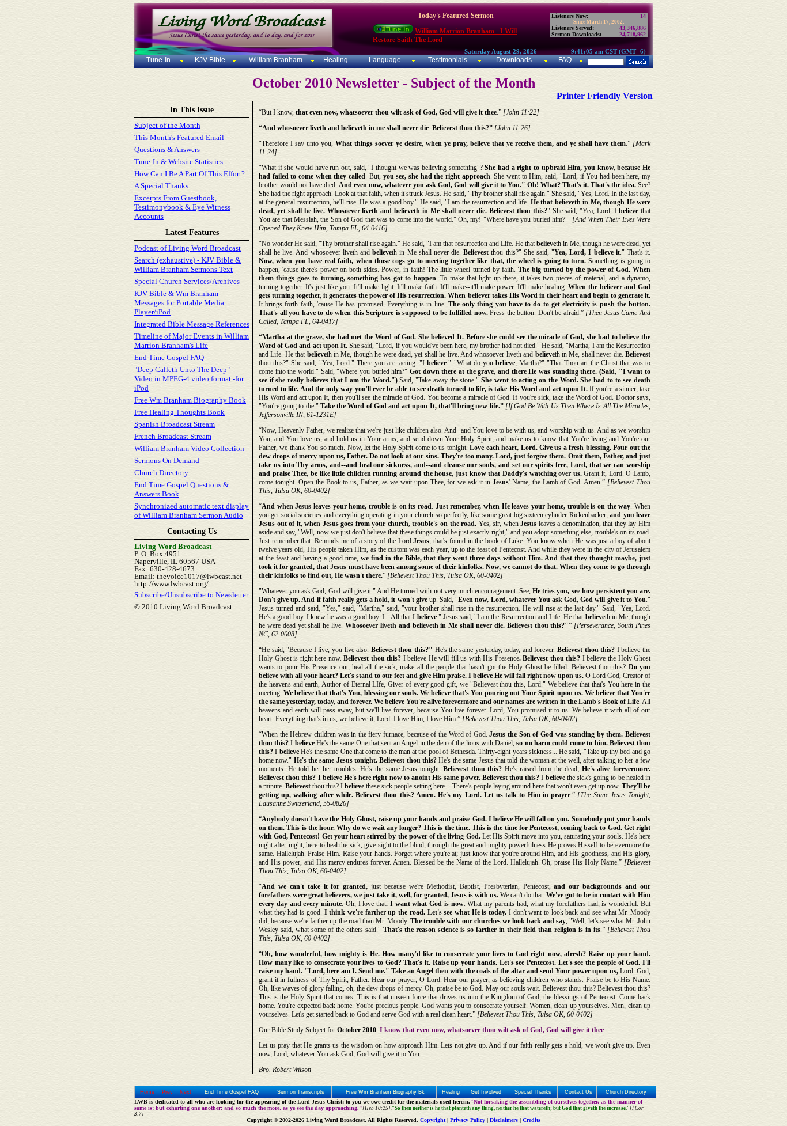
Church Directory (161, 472)
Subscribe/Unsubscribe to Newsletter (191, 594)
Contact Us (578, 1092)
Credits (531, 1120)
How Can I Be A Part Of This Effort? (189, 173)
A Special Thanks (161, 185)
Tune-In (158, 60)
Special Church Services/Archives (187, 281)
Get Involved (486, 1092)
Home (147, 1092)
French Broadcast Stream (172, 436)
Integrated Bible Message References (191, 324)
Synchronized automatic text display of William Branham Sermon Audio (191, 511)
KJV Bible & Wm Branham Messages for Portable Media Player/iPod (179, 302)
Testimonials (447, 60)
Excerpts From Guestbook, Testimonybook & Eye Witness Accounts (182, 207)
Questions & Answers (167, 149)
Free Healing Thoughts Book (179, 412)
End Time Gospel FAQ (169, 357)
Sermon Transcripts (300, 1092)
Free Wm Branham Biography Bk (385, 1092)
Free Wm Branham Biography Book (190, 400)
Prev (167, 1092)
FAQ (565, 60)
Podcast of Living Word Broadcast (187, 248)
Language (384, 60)
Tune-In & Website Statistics (178, 161)
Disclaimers (504, 1120)
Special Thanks (532, 1092)
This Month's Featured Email (179, 137)
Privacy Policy (467, 1120)
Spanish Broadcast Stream (174, 424)
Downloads (514, 60)
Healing (334, 60)
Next (185, 1092)
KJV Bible (209, 60)
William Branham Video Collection (189, 448)
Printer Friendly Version (605, 96)
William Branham (274, 60)
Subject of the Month (167, 125)
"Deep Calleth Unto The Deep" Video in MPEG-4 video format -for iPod (189, 378)
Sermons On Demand (166, 460)
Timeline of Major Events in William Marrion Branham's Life (191, 341)
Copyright (432, 1120)
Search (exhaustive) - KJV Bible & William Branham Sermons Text (187, 265)
